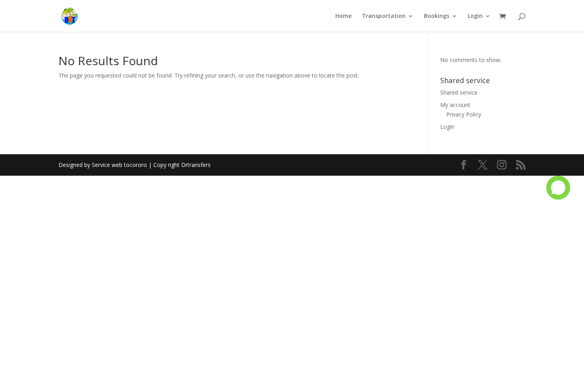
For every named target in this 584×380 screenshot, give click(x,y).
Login (475, 16)
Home (343, 16)
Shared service (459, 92)
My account (455, 105)
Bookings (436, 16)
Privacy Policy (463, 114)
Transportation (384, 16)
